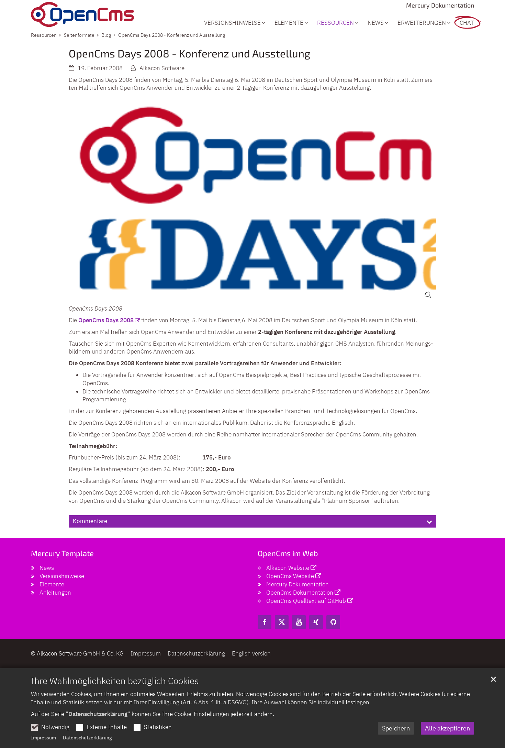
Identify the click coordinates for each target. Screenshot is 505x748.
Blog (106, 35)
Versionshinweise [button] (232, 22)
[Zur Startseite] (82, 14)
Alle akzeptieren (447, 728)
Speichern (396, 728)
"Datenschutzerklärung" (98, 714)
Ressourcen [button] (335, 22)
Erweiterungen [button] (421, 22)
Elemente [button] (288, 22)
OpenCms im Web (288, 553)
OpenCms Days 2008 (106, 320)
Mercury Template (62, 553)
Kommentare (90, 521)
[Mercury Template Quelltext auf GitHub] (333, 622)
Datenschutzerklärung (87, 738)
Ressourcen (44, 35)
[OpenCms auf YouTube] (299, 622)
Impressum (43, 738)
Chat (467, 22)
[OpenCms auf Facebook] (264, 622)
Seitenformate (79, 35)
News (376, 22)
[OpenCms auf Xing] (316, 622)
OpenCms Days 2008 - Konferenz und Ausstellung (171, 35)
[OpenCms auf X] (282, 622)
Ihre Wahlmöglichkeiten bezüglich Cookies (115, 680)
